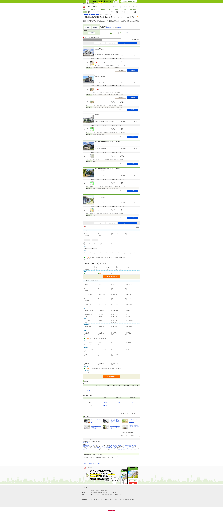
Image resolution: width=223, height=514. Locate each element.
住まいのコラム (121, 499)
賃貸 (91, 492)
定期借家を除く (95, 338)
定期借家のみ (103, 338)
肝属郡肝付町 (119, 27)
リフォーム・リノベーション (104, 343)
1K (96, 266)
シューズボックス (102, 310)
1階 (86, 288)
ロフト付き (115, 446)
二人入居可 (115, 332)
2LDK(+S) (108, 267)
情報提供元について (87, 463)
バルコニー (115, 320)
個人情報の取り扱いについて (95, 490)
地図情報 (133, 499)
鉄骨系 (100, 284)
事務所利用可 (101, 333)
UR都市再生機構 (116, 354)
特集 (91, 499)
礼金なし (123, 447)
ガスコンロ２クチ (91, 448)
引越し (94, 499)
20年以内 (121, 252)
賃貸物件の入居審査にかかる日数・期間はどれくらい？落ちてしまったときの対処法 (115, 421)
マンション (101, 273)
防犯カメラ (115, 294)
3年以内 (97, 252)
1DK (107, 266)
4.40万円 (105, 400)
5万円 (119, 402)
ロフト (128, 314)
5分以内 (99, 257)
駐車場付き (104, 446)
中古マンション (99, 494)
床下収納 (128, 310)
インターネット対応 (103, 349)
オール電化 (129, 342)
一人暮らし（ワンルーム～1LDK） (131, 448)
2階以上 (128, 233)
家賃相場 (116, 492)
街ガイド (116, 499)
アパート (87, 273)
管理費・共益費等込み (89, 242)
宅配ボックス (101, 320)
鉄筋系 (86, 284)
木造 (114, 284)
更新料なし (85, 449)
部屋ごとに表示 (111, 39)
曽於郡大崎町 (109, 27)
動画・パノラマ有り (116, 363)
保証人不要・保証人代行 (120, 449)
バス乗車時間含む (88, 258)
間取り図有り (87, 363)
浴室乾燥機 (129, 298)
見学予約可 (87, 233)
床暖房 (100, 316)
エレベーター (87, 320)
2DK (96, 267)
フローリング (115, 314)
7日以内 (113, 368)
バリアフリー (115, 342)
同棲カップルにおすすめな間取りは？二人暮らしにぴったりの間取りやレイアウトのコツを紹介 (133, 427)
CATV (114, 349)
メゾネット (115, 316)
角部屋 (128, 288)
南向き (100, 235)
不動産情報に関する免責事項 (95, 463)
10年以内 (109, 252)
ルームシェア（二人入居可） (129, 446)
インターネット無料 (89, 349)
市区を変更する (87, 27)
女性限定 (128, 332)
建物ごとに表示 (92, 39)
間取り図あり (120, 445)
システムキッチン (88, 304)
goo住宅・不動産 (85, 487)
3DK (128, 267)
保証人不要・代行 (130, 333)
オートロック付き (88, 294)
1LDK (105, 448)
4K (96, 269)
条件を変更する (91, 32)
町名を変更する (95, 27)
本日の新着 (95, 368)
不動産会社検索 (107, 499)
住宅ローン (120, 494)
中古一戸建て (109, 494)
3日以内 (107, 368)
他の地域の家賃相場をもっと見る (128, 413)
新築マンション (93, 494)
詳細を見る (133, 70)
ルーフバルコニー (130, 320)
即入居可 (100, 332)
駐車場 (113, 492)
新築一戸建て (104, 494)
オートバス (115, 298)
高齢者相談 (115, 333)
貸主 (86, 354)
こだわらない (88, 368)
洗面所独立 (101, 314)
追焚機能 (100, 298)
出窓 (86, 322)
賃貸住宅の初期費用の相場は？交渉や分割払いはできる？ (96, 421)
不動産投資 (116, 494)
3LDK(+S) (87, 269)
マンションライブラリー (100, 499)
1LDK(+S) (118, 266)
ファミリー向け (114, 445)
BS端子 (128, 349)
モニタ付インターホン (103, 294)
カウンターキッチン (103, 304)
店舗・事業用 (95, 492)
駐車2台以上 (115, 326)
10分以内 (110, 257)
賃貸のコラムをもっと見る (128, 432)
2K (127, 266)
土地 (113, 494)
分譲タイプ (101, 342)
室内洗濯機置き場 (88, 314)
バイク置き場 (129, 326)
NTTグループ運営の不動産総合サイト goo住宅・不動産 (92, 3)
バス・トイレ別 (102, 233)
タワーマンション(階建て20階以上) (88, 344)
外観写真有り (101, 363)
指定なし (87, 252)
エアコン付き (87, 316)
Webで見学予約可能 (127, 445)
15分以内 (117, 257)
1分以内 (93, 257)
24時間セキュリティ (130, 294)
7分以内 (104, 257)
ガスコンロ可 (129, 304)
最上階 (114, 288)
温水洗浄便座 (87, 300)
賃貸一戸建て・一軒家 (112, 447)
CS (85, 350)
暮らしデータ (112, 499)
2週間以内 (119, 368)
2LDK (110, 448)
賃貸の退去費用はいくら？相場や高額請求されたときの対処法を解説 (133, 421)
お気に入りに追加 (112, 43)
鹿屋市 (106, 27)
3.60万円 (105, 405)
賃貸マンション (100, 447)
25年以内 (128, 252)
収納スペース (115, 310)
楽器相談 (87, 333)
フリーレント (101, 354)
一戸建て (114, 273)
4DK (107, 269)
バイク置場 (85, 448)
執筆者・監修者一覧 (128, 499)
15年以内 (115, 252)
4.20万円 (105, 402)
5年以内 (103, 252)
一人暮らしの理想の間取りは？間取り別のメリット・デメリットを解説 (96, 427)
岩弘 (87, 442)
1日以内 (102, 368)
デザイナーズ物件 (88, 342)
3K (117, 267)
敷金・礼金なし (135, 445)
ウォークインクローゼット (90, 310)
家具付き (128, 316)
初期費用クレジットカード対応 (89, 445)
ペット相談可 (87, 235)
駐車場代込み (97, 242)
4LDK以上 (119, 269)
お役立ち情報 (84, 499)
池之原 (84, 442)
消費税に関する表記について (105, 490)
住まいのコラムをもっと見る (128, 435)
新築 (92, 252)
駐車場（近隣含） (116, 233)
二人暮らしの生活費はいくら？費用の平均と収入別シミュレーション (115, 427)
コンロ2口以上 (88, 306)
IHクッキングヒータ (116, 304)
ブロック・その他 (130, 284)
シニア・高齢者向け (108, 450)
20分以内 (123, 257)
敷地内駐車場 (101, 326)
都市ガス (114, 322)
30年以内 (134, 252)
